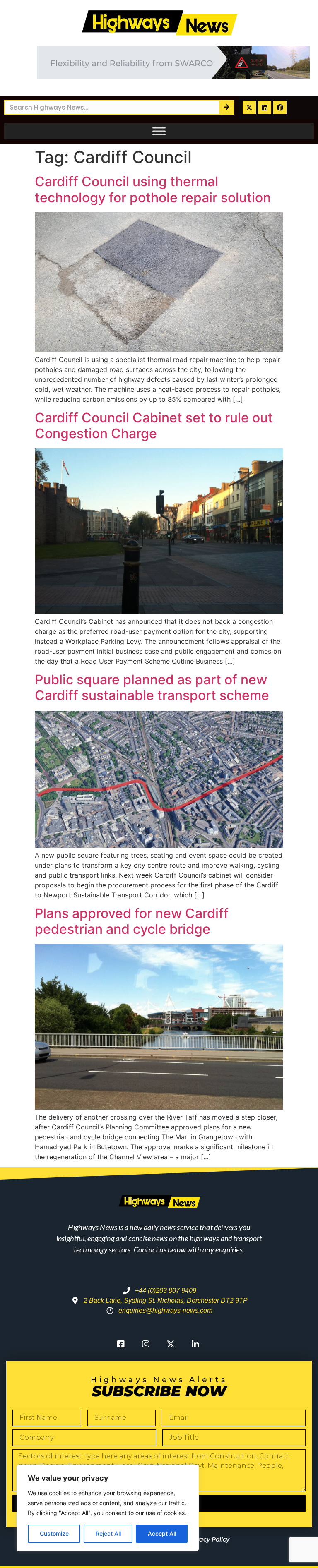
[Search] (226, 107)
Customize (54, 1533)
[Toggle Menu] (159, 131)
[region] (108, 1508)
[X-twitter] (249, 107)
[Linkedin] (264, 107)
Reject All (108, 1533)
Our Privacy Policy (201, 1539)
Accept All (162, 1533)
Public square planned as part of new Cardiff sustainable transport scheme (152, 687)
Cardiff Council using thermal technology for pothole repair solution (153, 189)
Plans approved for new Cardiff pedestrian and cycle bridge (132, 921)
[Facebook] (280, 107)
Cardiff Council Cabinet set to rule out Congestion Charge (154, 425)
